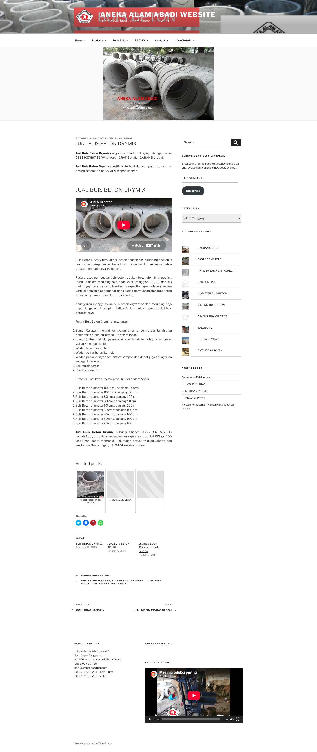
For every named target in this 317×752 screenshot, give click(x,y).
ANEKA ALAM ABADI (159, 643)
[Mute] (232, 719)
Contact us (161, 40)
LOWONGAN (183, 40)
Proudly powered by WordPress (92, 743)
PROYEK (140, 40)
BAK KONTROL (207, 282)
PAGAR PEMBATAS (209, 259)
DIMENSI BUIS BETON (211, 304)
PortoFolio (119, 40)
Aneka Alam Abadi (118, 138)
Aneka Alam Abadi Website (158, 14)
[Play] (150, 719)
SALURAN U (205, 327)
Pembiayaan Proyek (193, 397)
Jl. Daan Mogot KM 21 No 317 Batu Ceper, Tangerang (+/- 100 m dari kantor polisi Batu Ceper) (97, 655)
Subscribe (193, 191)
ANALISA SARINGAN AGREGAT (217, 270)
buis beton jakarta (95, 580)
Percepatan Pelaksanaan (196, 377)
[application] (194, 695)
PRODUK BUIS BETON (95, 575)
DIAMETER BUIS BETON (212, 293)
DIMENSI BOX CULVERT (212, 316)
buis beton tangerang (129, 580)
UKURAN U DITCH (208, 247)
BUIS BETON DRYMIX (89, 543)
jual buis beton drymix (109, 583)
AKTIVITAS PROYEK (210, 350)
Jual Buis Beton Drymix (92, 166)
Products (97, 40)
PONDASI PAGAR (208, 339)
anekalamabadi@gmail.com (90, 667)
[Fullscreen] (238, 719)
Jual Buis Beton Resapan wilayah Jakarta (149, 547)
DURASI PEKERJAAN (194, 384)
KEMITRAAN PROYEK (195, 391)
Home (78, 40)
